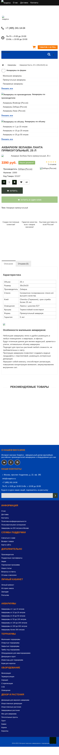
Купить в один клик (30, 200)
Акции (3, 561)
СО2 (3, 687)
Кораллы (4, 731)
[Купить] (23, 397)
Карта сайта (6, 545)
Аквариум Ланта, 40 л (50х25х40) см (29, 433)
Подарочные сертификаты (11, 558)
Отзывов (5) (23, 264)
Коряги (4, 728)
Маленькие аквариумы (12, 76)
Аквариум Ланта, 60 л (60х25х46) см (29, 400)
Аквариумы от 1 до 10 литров (15, 127)
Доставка (24, 3)
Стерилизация (7, 683)
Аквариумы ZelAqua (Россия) (15, 107)
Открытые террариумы (10, 643)
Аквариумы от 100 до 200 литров (14, 623)
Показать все (7, 88)
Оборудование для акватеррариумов (15, 653)
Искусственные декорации (11, 703)
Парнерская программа (10, 565)
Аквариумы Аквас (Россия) (14, 111)
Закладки (5, 592)
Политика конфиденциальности (13, 521)
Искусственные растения (11, 707)
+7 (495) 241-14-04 (15, 28)
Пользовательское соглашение (13, 525)
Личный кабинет (7, 585)
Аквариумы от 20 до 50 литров (15, 135)
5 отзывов (52, 164)
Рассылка (5, 595)
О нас (15, 3)
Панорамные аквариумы (13, 84)
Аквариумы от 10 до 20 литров (15, 131)
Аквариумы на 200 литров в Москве (15, 528)
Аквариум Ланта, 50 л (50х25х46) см (29, 417)
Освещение (5, 690)
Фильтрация (6, 673)
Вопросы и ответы (8, 572)
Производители (7, 555)
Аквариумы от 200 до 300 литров (14, 626)
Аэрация (4, 680)
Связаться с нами (8, 538)
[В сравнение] (26, 182)
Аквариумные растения (10, 710)
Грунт (3, 721)
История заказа (7, 588)
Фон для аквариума (8, 714)
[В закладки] (21, 182)
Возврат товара (7, 541)
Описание (8, 264)
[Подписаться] (55, 495)
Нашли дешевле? (26, 163)
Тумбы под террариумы (10, 650)
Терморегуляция (7, 677)
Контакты (34, 3)
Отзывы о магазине (9, 575)
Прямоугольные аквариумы (14, 80)
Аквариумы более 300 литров (12, 630)
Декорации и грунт (8, 657)
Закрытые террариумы (10, 646)
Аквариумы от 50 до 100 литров (13, 619)
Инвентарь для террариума (12, 660)
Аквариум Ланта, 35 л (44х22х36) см (29, 449)
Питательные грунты (9, 717)
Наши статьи (6, 568)
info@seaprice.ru (9, 479)
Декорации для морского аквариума (15, 700)
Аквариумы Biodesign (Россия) (15, 103)
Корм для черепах (8, 663)
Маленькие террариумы (10, 639)
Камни (3, 724)
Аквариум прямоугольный (17, 208)
